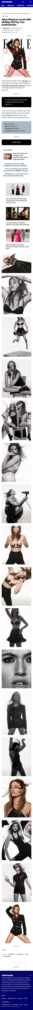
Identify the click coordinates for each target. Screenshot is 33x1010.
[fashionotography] (7, 2)
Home (3, 13)
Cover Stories (5, 16)
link (25, 102)
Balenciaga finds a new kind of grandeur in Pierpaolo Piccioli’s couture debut (17, 246)
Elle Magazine (20, 954)
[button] (20, 2)
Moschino (9, 115)
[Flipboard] (28, 975)
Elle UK (26, 954)
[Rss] (30, 975)
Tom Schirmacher (7, 956)
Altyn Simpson (8, 13)
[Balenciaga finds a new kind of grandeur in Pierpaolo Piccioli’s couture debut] (18, 235)
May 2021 (25, 81)
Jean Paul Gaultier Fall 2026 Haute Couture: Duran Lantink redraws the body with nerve (16, 200)
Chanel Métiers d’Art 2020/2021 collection (13, 85)
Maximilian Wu (6, 28)
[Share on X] (5, 35)
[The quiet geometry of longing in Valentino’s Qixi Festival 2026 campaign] (18, 213)
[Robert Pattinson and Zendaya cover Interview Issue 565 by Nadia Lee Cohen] (7, 156)
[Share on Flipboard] (8, 35)
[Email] (11, 35)
